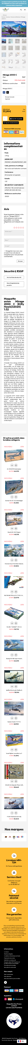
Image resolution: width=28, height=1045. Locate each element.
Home (3, 17)
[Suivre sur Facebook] (4, 92)
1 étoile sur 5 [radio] (14, 228)
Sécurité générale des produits (13, 284)
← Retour (4, 15)
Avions (8, 17)
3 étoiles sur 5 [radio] (19, 228)
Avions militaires (15, 17)
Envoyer (20, 261)
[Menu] (24, 9)
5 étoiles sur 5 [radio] (23, 228)
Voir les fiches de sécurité (14, 277)
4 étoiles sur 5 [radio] (21, 228)
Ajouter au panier (17, 119)
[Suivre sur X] (7, 92)
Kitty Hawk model (20, 80)
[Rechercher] (21, 9)
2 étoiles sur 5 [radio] (17, 228)
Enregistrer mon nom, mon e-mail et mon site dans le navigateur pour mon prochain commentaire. (13, 253)
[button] (23, 24)
